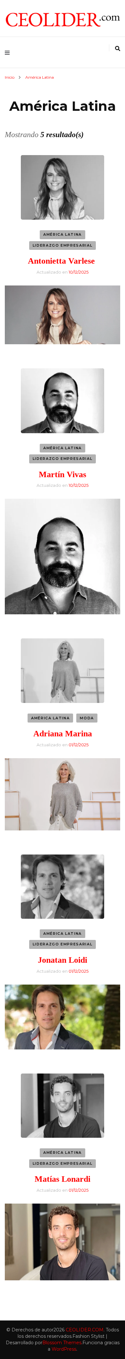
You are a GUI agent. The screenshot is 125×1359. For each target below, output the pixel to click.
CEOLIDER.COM (85, 1330)
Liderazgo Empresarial (63, 245)
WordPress (64, 1349)
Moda (87, 718)
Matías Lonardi (62, 1179)
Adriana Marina (62, 733)
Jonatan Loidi (62, 960)
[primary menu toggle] (9, 52)
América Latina (62, 234)
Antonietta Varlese (62, 261)
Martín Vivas (62, 474)
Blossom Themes (61, 1343)
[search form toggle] (117, 48)
